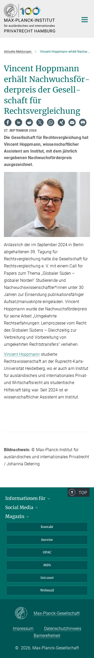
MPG (47, 565)
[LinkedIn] (18, 122)
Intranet (47, 578)
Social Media (19, 507)
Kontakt (47, 527)
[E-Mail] (72, 122)
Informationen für (25, 498)
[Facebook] (8, 122)
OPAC (47, 552)
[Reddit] (29, 122)
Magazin (15, 516)
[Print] (83, 122)
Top (83, 492)
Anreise (47, 540)
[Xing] (61, 122)
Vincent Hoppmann (22, 354)
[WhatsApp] (51, 122)
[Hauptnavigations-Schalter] (84, 19)
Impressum (23, 628)
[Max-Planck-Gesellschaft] (24, 613)
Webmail (47, 590)
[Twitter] (40, 122)
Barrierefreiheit (47, 635)
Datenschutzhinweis (62, 628)
